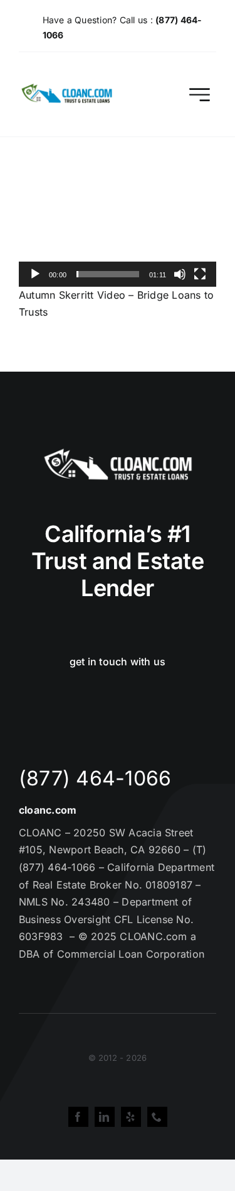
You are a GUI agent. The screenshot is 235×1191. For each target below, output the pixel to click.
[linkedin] (105, 1117)
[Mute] (180, 274)
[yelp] (131, 1117)
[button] (118, 231)
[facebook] (78, 1117)
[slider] (107, 274)
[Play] (35, 274)
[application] (117, 230)
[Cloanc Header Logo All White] (118, 452)
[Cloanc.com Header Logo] (67, 88)
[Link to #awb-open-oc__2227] (199, 94)
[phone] (157, 1117)
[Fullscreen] (200, 274)
